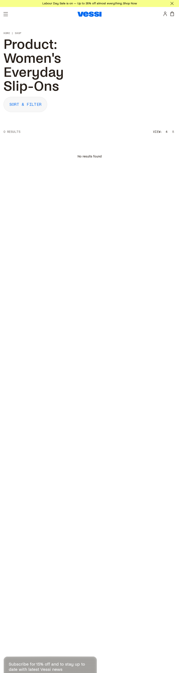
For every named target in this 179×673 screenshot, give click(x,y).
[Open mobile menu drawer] (5, 14)
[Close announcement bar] (172, 3)
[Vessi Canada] (89, 14)
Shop (18, 33)
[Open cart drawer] (173, 13)
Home (6, 33)
